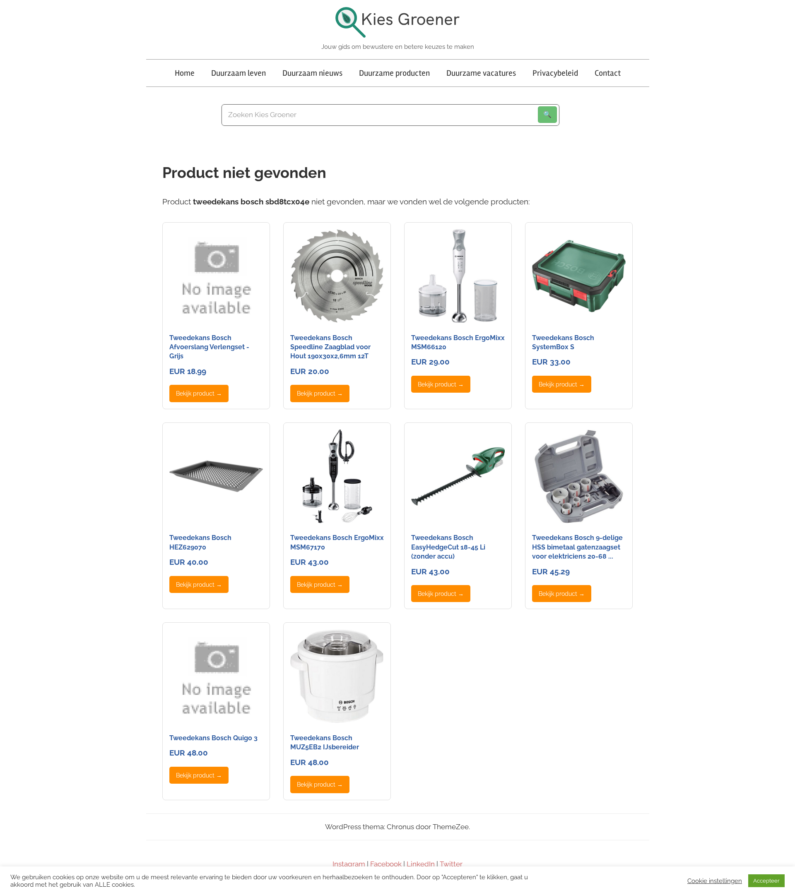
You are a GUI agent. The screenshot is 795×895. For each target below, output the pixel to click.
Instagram (348, 864)
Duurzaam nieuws (312, 73)
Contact (608, 73)
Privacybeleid (555, 73)
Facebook (386, 864)
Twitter (451, 864)
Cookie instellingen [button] (714, 880)
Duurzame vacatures (481, 73)
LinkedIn (421, 864)
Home (185, 73)
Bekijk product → (199, 393)
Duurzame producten (394, 73)
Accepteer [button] (766, 881)
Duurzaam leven (238, 73)
